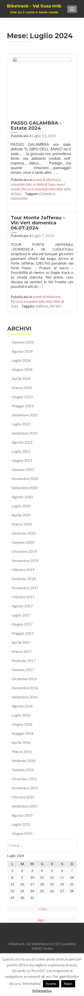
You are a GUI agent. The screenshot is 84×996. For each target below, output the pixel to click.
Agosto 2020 (22, 497)
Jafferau (41, 306)
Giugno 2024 (22, 369)
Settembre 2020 (25, 487)
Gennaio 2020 (23, 542)
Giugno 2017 (22, 624)
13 (62, 877)
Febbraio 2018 (23, 578)
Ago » (42, 920)
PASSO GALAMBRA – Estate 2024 (36, 125)
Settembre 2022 (25, 415)
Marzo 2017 (22, 651)
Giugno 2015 (22, 833)
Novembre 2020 (25, 478)
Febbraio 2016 (23, 760)
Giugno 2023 (22, 396)
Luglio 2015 (21, 824)
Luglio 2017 (21, 615)
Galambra (46, 193)
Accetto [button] (51, 984)
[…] (40, 286)
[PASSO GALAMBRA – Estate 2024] (42, 86)
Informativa (42, 991)
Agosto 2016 (22, 706)
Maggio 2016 (23, 733)
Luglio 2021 (21, 451)
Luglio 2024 (21, 360)
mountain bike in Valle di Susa (33, 184)
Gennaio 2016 (23, 769)
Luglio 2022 (21, 424)
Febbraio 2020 (23, 533)
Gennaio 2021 (23, 469)
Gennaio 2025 (23, 342)
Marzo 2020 (22, 524)
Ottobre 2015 (23, 797)
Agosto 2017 (22, 606)
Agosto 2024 (22, 351)
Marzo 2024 (22, 387)
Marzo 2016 (22, 751)
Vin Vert (55, 306)
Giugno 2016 (22, 724)
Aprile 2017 (21, 642)
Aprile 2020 (21, 515)
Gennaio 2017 (23, 669)
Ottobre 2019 (23, 569)
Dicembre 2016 (24, 678)
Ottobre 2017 (23, 597)
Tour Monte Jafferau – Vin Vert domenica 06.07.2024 (38, 223)
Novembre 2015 (25, 788)
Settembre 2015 (25, 806)
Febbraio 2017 (23, 660)
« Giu (42, 908)
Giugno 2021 (22, 460)
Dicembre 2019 (24, 551)
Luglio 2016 (21, 715)
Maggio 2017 (23, 633)
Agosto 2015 (22, 815)
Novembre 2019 (25, 560)
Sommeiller (19, 198)
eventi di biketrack (46, 179)
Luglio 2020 (21, 506)
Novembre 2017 (25, 587)
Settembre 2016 (25, 697)
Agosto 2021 (22, 442)
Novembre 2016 (25, 688)
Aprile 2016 (21, 742)
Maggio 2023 (23, 406)
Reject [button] (68, 984)
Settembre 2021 (25, 433)
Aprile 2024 (21, 378)
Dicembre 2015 (24, 779)
